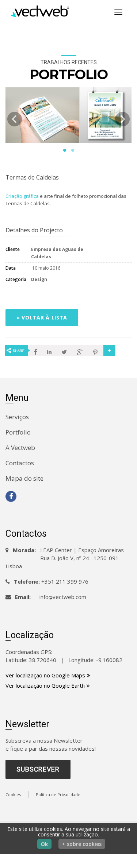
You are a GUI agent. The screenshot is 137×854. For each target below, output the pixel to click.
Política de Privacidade (58, 794)
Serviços (17, 417)
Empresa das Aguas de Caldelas (57, 253)
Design (39, 279)
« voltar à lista (41, 317)
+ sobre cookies (82, 843)
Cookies (13, 794)
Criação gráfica (22, 196)
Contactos (19, 463)
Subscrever (38, 769)
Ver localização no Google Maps (45, 675)
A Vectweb (20, 447)
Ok (44, 843)
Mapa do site (24, 478)
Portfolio (18, 432)
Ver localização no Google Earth (45, 685)
